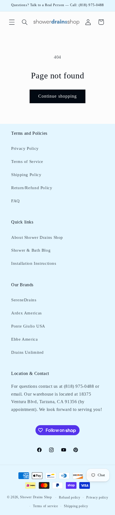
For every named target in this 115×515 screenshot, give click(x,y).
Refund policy (69, 497)
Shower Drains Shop (36, 497)
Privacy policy (97, 497)
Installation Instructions (33, 263)
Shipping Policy (26, 174)
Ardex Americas (26, 313)
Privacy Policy (25, 148)
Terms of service (45, 506)
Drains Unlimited (27, 352)
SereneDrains (24, 300)
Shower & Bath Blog (31, 250)
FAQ (15, 201)
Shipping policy (76, 506)
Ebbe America (24, 339)
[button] (11, 22)
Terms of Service (27, 161)
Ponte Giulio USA (28, 326)
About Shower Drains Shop (37, 237)
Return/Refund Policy (31, 188)
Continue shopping (57, 96)
